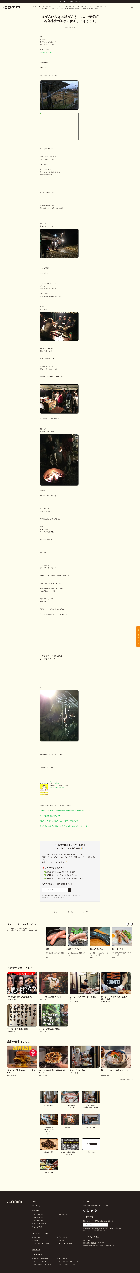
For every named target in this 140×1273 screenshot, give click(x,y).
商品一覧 (35, 1210)
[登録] (69, 890)
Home (34, 6)
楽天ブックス (62, 787)
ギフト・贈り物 (38, 1214)
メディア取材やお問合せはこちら (70, 8)
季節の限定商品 (38, 1220)
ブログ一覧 (36, 1250)
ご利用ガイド (37, 1254)
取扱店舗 (55, 8)
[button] (132, 7)
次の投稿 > (86, 912)
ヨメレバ (57, 783)
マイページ (36, 1206)
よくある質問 (43, 8)
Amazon (52, 787)
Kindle (56, 787)
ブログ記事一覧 (81, 6)
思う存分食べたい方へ (40, 1223)
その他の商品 (38, 1227)
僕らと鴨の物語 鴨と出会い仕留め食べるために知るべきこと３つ (64, 826)
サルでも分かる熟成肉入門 (50, 816)
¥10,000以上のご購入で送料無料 (70, 1)
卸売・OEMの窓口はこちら (91, 8)
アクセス (58, 6)
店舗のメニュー (63, 1237)
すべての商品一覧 (68, 6)
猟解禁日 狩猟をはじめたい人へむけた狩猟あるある (59, 821)
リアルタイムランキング (138, 636)
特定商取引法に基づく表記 (42, 1258)
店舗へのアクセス (39, 1240)
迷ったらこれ (63, 1214)
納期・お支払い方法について (97, 6)
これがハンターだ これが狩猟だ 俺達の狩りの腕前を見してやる (65, 810)
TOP (34, 1201)
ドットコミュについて (45, 6)
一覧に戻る (70, 912)
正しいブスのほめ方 (55, 782)
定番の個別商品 (38, 1217)
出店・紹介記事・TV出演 (41, 1243)
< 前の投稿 (54, 912)
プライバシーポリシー (40, 1261)
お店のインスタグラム (98, 1245)
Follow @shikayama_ (46, 52)
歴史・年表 (37, 1237)
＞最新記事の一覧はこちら (125, 1079)
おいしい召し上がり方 (65, 1243)
